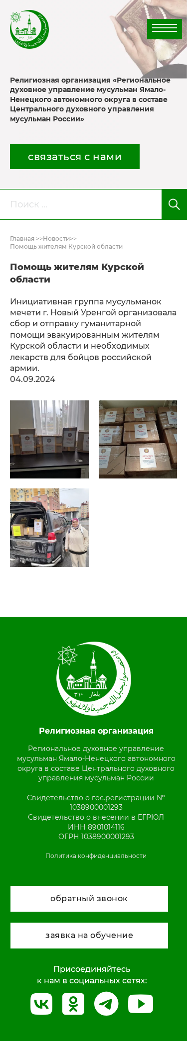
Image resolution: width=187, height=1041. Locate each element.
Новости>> (60, 238)
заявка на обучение (89, 935)
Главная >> (26, 238)
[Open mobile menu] (164, 28)
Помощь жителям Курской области (66, 246)
